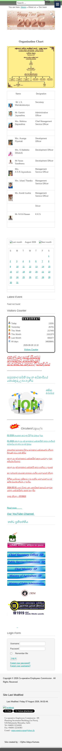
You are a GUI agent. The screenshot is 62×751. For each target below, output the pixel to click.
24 (17, 277)
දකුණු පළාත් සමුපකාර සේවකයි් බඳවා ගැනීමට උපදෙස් (30, 467)
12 (30, 266)
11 (24, 266)
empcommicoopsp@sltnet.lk (23, 730)
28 (43, 277)
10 (17, 266)
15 (49, 266)
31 (17, 282)
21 (43, 272)
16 (11, 272)
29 (49, 277)
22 (49, 272)
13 (36, 266)
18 (24, 272)
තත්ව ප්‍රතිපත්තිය (17, 521)
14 (43, 266)
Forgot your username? (20, 666)
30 (11, 282)
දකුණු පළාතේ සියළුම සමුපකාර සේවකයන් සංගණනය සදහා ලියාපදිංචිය (28, 360)
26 (30, 277)
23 (11, 277)
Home (23, 7)
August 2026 (30, 242)
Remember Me (21, 653)
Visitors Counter (31, 349)
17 (17, 272)
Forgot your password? (20, 663)
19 (30, 272)
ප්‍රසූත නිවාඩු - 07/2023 (16, 496)
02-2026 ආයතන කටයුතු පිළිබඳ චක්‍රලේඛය (25, 435)
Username (14, 643)
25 (24, 277)
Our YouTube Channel (20, 513)
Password (14, 649)
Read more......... (14, 508)
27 (36, 277)
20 (36, 272)
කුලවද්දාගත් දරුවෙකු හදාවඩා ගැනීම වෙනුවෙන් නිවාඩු (30, 473)
